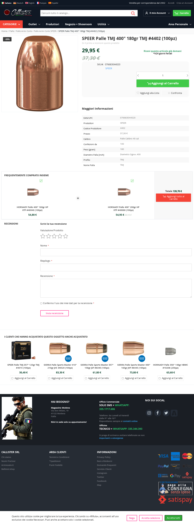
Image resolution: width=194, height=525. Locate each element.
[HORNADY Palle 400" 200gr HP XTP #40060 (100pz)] (123, 180)
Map (99, 485)
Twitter (100, 477)
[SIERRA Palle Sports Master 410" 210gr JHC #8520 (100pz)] (60, 340)
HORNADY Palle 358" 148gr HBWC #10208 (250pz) (170, 366)
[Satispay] (175, 503)
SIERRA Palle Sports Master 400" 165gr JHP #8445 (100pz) (133, 366)
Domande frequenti (106, 465)
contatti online (130, 421)
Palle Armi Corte (24, 31)
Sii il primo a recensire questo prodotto (100, 43)
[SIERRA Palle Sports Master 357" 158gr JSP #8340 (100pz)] (97, 340)
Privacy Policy (103, 457)
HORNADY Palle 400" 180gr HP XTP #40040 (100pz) (32, 209)
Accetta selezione (151, 518)
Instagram (102, 473)
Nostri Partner (8, 461)
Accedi (171, 2)
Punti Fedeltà (55, 465)
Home (4, 31)
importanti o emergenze (111, 438)
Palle (12, 31)
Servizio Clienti (104, 469)
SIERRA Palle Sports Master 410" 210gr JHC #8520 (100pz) (60, 366)
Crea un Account (185, 2)
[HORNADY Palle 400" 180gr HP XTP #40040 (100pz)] (32, 180)
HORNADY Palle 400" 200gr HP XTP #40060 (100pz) (123, 209)
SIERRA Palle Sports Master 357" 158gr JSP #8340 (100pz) (97, 366)
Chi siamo (6, 457)
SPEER (108, 68)
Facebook (102, 481)
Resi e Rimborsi (104, 461)
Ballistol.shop (8, 469)
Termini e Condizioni (59, 457)
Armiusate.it (7, 465)
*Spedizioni (55, 461)
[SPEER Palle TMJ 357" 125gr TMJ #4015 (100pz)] (23, 340)
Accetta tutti (173, 517)
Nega (132, 518)
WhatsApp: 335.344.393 (127, 429)
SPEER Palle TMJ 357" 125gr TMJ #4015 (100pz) (23, 366)
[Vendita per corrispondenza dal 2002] (18, 13)
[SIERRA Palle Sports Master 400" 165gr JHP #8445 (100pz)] (134, 340)
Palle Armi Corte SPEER (45, 31)
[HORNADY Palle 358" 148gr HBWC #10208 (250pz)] (170, 340)
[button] (157, 13)
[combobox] (89, 13)
